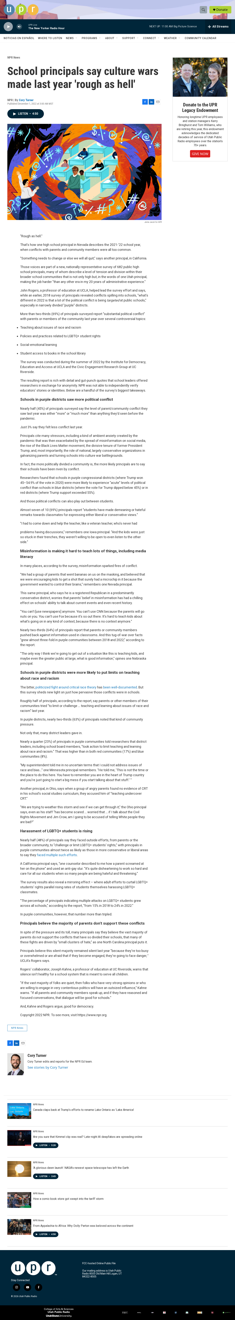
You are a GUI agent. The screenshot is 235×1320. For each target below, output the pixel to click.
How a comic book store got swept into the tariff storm (68, 1199)
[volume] (19, 27)
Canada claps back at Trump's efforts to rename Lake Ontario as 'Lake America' (83, 1110)
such (62, 855)
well (114, 687)
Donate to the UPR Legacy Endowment (200, 107)
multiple (52, 855)
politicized (42, 687)
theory (91, 687)
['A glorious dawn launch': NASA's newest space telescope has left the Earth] (19, 1169)
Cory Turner (26, 100)
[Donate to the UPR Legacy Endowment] (200, 77)
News (70, 38)
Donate (222, 10)
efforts (72, 855)
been (107, 687)
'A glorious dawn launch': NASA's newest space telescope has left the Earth (81, 1168)
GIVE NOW (200, 154)
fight (54, 687)
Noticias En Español (19, 38)
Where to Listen (50, 38)
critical (74, 687)
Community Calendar (200, 38)
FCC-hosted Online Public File (99, 1263)
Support (128, 38)
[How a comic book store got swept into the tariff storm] (19, 1200)
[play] (8, 27)
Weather (170, 38)
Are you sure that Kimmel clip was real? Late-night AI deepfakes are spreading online (87, 1137)
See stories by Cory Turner (48, 1067)
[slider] (25, 26)
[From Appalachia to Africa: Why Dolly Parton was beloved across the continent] (19, 1227)
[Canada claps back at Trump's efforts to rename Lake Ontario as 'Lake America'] (19, 1111)
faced (41, 855)
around (64, 687)
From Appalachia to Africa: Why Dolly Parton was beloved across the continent (83, 1226)
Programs (89, 38)
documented (127, 687)
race (83, 687)
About (109, 38)
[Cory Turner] (15, 1064)
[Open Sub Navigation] (76, 38)
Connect (149, 38)
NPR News (13, 57)
